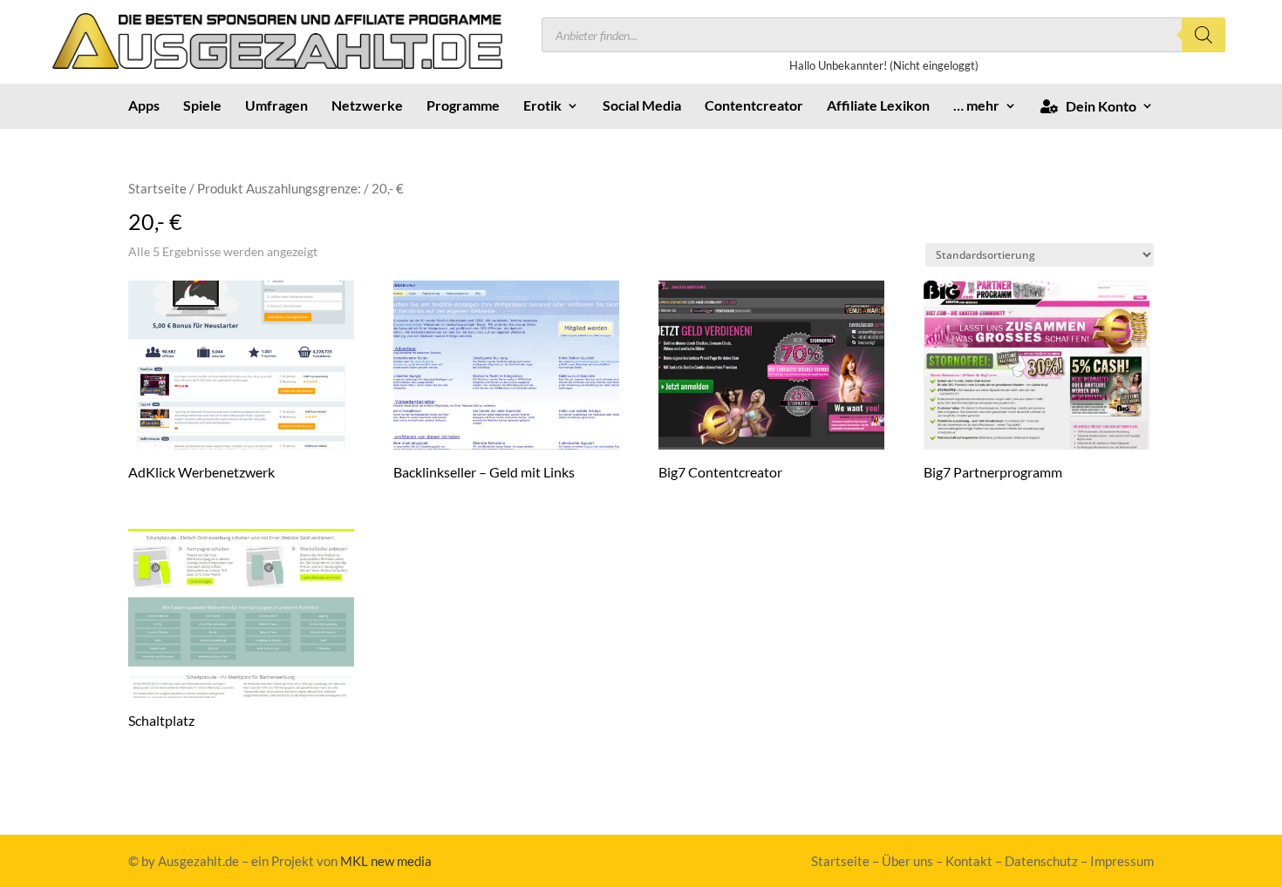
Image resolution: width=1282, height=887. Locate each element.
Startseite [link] (157, 188)
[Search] (1203, 34)
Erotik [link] (542, 106)
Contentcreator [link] (754, 106)
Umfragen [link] (276, 106)
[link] (277, 63)
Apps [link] (144, 106)
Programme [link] (463, 106)
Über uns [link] (907, 861)
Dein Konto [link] (1097, 106)
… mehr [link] (976, 106)
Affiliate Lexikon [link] (878, 106)
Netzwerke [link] (367, 106)
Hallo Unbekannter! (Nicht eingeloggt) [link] (884, 65)
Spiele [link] (202, 106)
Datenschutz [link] (1041, 861)
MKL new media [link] (386, 861)
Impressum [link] (1122, 861)
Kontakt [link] (968, 861)
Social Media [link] (642, 106)
